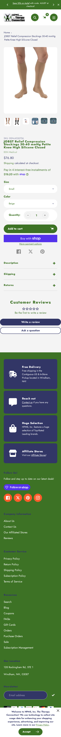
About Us (9, 521)
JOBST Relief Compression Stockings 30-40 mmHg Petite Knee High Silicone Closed (29, 37)
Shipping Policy (13, 570)
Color (7, 196)
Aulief (27, 3)
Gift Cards (9, 625)
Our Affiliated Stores (15, 532)
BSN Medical (10, 152)
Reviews (8, 538)
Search (8, 602)
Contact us (27, 402)
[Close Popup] (58, 710)
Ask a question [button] (30, 330)
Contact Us (10, 527)
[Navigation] (54, 17)
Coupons (9, 613)
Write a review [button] (30, 322)
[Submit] (53, 695)
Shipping (9, 163)
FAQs (7, 619)
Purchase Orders (13, 636)
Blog (6, 608)
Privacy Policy (12, 559)
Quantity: (14, 215)
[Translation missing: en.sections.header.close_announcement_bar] (58, 4)
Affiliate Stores (38, 455)
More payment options (30, 244)
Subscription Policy (15, 576)
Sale (6, 642)
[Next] (53, 4)
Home (7, 32)
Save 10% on (19, 3)
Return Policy (11, 564)
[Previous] (7, 4)
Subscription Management (18, 648)
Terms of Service (13, 581)
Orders (8, 630)
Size (6, 182)
